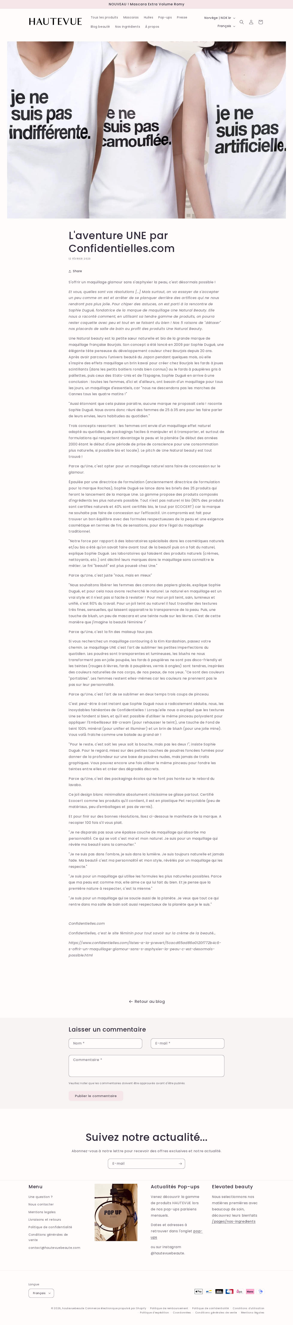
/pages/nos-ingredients (233, 1221)
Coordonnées (182, 1312)
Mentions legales (42, 1212)
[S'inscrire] (180, 1164)
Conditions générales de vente (48, 1237)
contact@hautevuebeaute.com (54, 1247)
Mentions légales (252, 1312)
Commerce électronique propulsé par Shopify (115, 1308)
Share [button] (77, 271)
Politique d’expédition (154, 1312)
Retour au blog (150, 1001)
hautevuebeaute (73, 1308)
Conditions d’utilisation (248, 1308)
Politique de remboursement (169, 1308)
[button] (241, 22)
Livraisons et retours (45, 1219)
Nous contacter (41, 1204)
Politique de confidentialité (50, 1227)
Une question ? (41, 1197)
